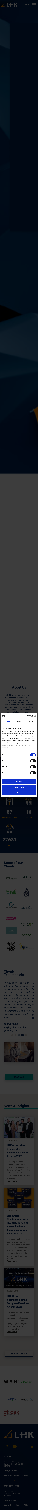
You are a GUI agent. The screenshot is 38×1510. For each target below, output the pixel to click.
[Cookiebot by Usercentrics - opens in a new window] (27, 716)
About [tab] (31, 721)
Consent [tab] (7, 721)
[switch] (33, 760)
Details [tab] (19, 721)
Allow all (19, 781)
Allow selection (19, 787)
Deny (19, 793)
